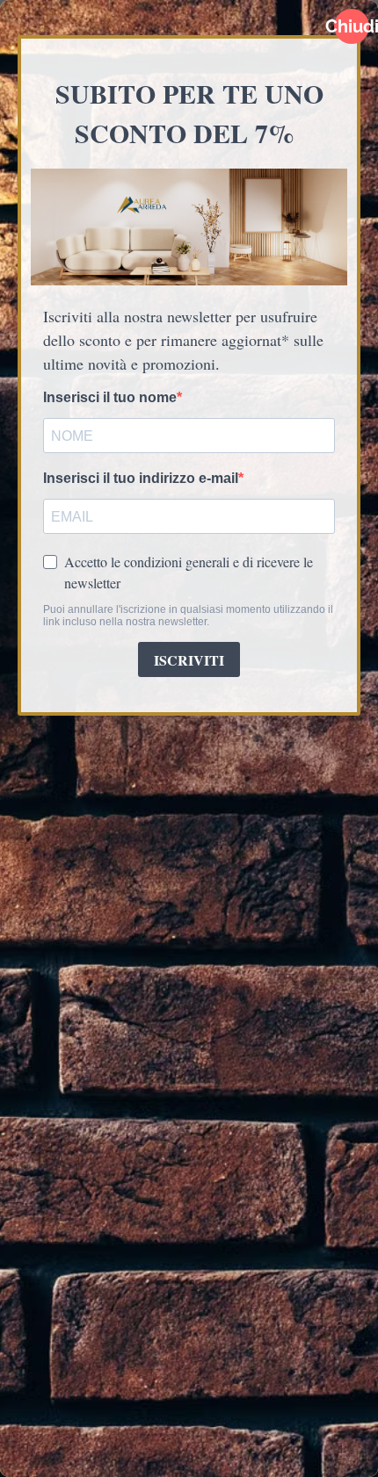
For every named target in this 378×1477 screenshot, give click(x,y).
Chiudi (351, 26)
